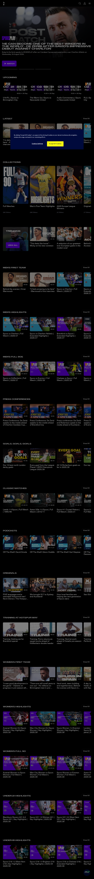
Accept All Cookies (55, 144)
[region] (47, 139)
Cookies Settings (37, 143)
